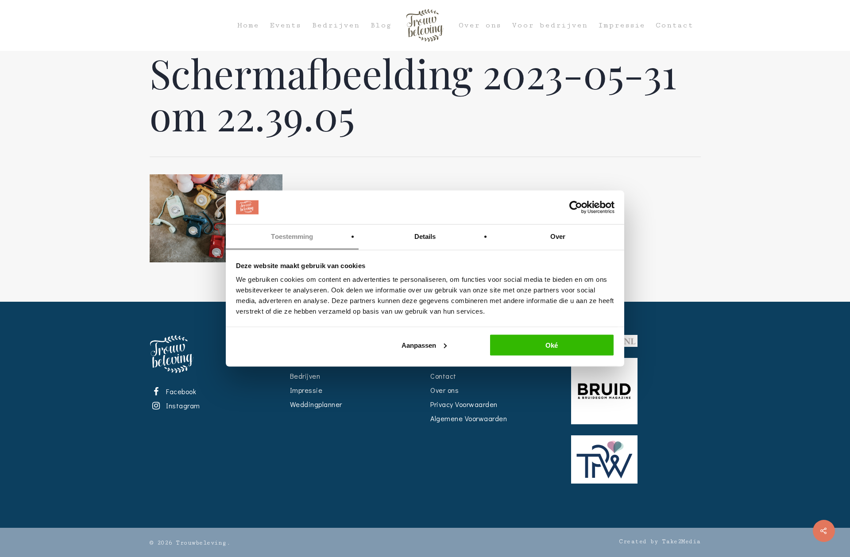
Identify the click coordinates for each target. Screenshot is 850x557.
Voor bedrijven (549, 25)
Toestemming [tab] (292, 236)
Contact (674, 25)
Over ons (480, 25)
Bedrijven (335, 25)
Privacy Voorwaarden (464, 404)
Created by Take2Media (660, 541)
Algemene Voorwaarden (468, 418)
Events (285, 25)
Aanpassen (419, 345)
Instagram (181, 405)
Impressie (621, 25)
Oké (551, 345)
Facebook (180, 391)
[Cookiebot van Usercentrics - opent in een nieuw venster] (575, 207)
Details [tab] (425, 236)
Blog (380, 25)
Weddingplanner (316, 404)
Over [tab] (557, 236)
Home (248, 25)
